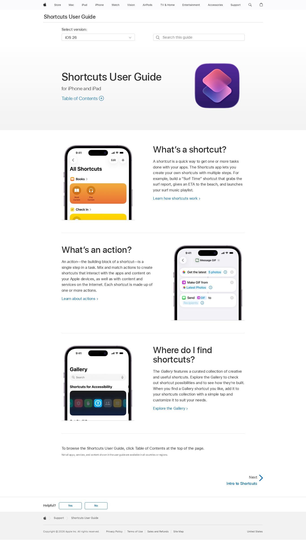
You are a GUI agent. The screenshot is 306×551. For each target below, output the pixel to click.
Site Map (178, 531)
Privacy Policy (114, 531)
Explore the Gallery (169, 408)
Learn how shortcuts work (175, 198)
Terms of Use (135, 531)
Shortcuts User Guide (70, 16)
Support (59, 518)
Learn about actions (78, 298)
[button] (250, 5)
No (96, 505)
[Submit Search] (158, 37)
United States (255, 531)
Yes (70, 505)
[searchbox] (199, 37)
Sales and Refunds (158, 531)
